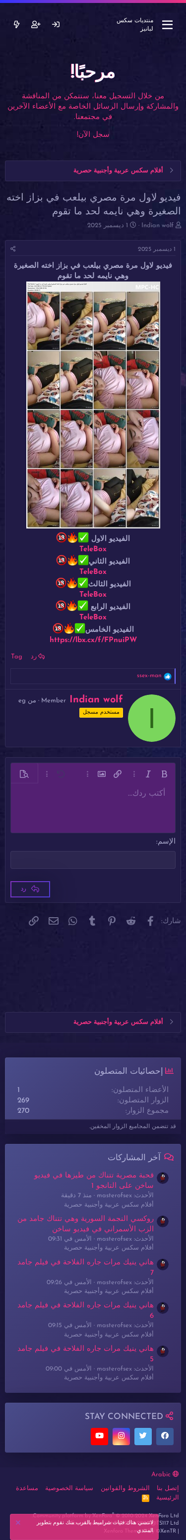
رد (34, 656)
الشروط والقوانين (125, 1488)
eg (22, 700)
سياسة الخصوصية (69, 1488)
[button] (164, 774)
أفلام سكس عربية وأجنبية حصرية (109, 1205)
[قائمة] (167, 25)
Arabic (162, 1474)
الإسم (167, 842)
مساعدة (27, 1488)
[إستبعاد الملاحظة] (19, 1524)
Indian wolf (157, 225)
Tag (16, 656)
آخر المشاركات (134, 1158)
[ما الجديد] (16, 25)
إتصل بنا (168, 1488)
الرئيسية (167, 1498)
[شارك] (13, 249)
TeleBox (93, 549)
